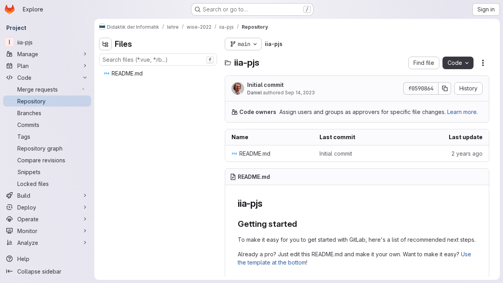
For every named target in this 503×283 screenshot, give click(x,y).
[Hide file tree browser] (105, 44)
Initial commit (265, 84)
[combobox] (158, 59)
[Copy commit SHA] (445, 88)
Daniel (254, 93)
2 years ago (467, 153)
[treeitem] (159, 73)
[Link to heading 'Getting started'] (301, 224)
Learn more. (462, 111)
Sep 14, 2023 (300, 93)
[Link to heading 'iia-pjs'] (267, 203)
